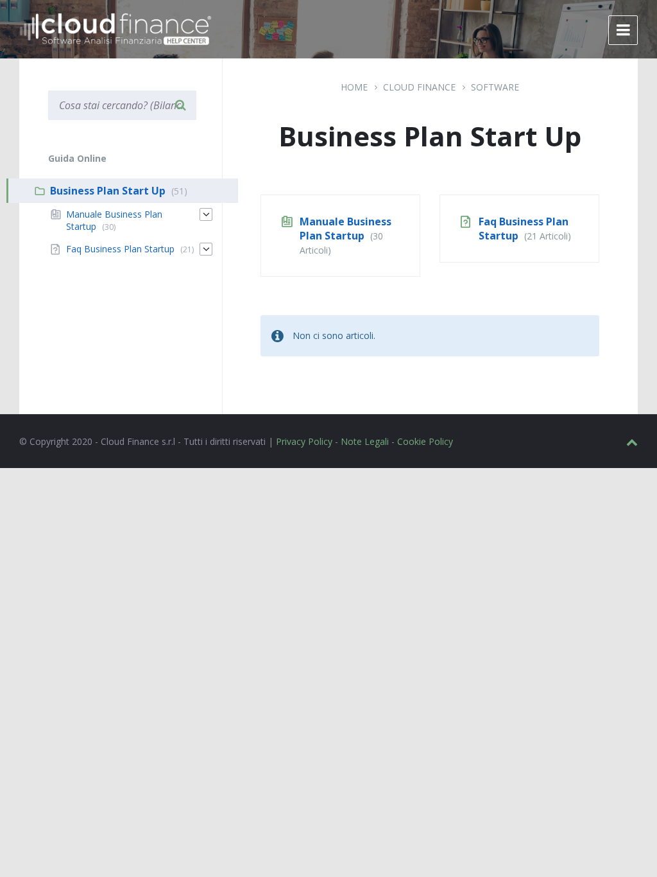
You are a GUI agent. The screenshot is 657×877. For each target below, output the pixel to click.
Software (495, 87)
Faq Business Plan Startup (120, 249)
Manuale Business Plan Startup (345, 228)
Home (354, 87)
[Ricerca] (180, 105)
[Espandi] (206, 214)
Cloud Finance (419, 87)
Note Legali (365, 441)
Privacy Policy (304, 441)
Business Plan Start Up (108, 191)
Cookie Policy (425, 441)
